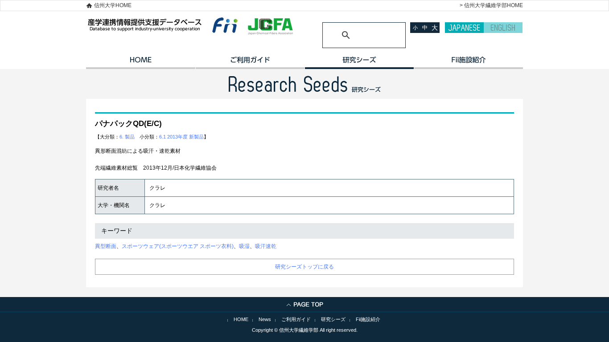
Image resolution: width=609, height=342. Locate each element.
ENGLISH (503, 27)
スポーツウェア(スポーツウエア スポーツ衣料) (178, 246)
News (265, 319)
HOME (140, 62)
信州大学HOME (113, 5)
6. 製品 (127, 136)
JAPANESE (464, 27)
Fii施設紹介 (368, 319)
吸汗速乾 (265, 246)
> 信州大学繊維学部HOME (491, 5)
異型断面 (105, 246)
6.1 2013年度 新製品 (181, 136)
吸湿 (244, 246)
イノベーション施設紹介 (468, 62)
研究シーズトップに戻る (304, 267)
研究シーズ (359, 62)
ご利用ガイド (249, 62)
